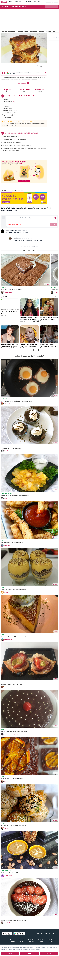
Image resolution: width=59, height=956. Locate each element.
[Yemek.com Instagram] (38, 933)
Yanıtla (6, 235)
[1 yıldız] (54, 38)
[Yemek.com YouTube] (46, 933)
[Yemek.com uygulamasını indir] (7, 933)
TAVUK (2, 540)
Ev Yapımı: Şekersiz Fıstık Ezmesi (11, 873)
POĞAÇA (3, 823)
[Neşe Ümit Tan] (10, 238)
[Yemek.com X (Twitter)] (50, 933)
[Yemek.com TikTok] (41, 933)
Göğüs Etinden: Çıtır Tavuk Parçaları (12, 542)
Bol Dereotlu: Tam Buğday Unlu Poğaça (13, 826)
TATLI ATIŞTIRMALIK (6, 870)
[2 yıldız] (56, 38)
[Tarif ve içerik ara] (43, 2)
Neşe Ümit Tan (17, 238)
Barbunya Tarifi (22, 6)
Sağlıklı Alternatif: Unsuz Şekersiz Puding (14, 920)
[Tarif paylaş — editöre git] (24, 170)
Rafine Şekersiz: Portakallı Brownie (12, 778)
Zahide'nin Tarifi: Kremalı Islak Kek (12, 290)
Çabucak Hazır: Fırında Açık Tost (11, 684)
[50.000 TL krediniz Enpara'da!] (24, 198)
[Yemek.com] (4, 2)
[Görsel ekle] (55, 218)
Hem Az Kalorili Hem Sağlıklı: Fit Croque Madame (16, 401)
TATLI (2, 446)
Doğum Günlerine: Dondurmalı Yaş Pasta (14, 731)
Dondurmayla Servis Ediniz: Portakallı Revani (15, 637)
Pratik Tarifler (5, 6)
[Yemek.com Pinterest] (56, 933)
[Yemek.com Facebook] (53, 933)
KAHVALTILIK (4, 398)
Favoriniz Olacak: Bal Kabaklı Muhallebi (13, 590)
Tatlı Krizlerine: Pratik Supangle (11, 448)
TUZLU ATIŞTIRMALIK (6, 493)
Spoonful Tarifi (14, 6)
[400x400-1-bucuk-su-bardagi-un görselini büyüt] (13, 102)
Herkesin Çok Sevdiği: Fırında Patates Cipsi (15, 495)
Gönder (53, 224)
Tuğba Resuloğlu (10, 230)
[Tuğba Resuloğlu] (2, 231)
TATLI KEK (3, 287)
